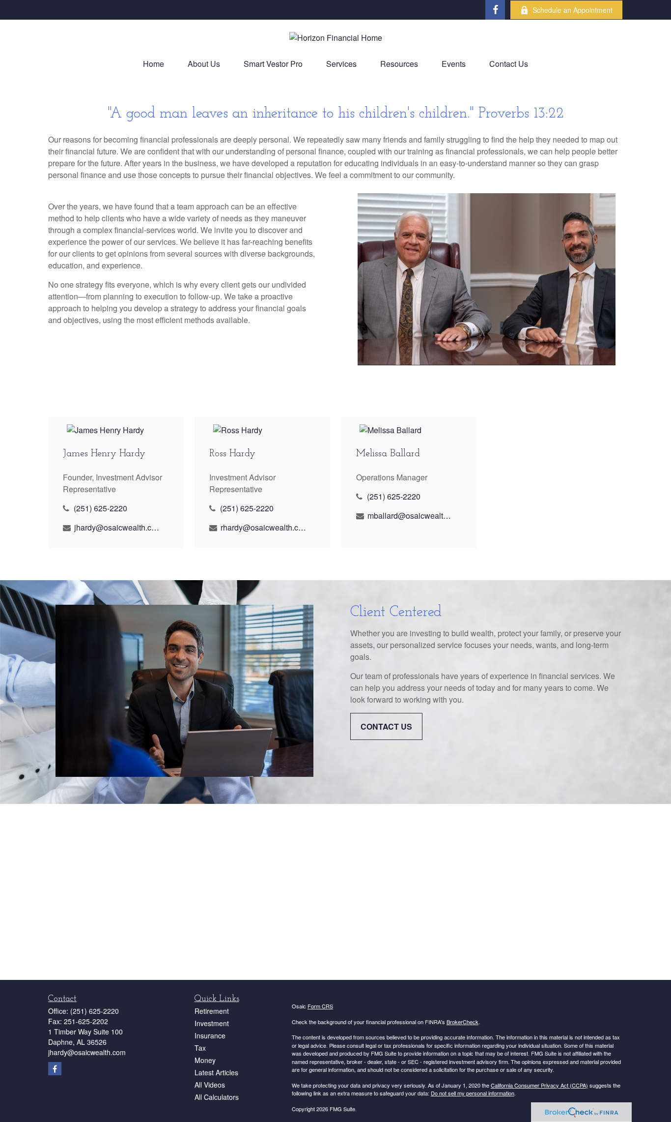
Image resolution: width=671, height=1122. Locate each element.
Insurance (210, 1035)
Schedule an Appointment (572, 10)
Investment (212, 1023)
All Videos (210, 1085)
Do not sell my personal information (472, 1093)
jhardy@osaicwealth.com (117, 527)
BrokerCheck (462, 1022)
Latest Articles (216, 1072)
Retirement (212, 1011)
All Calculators (217, 1097)
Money (205, 1060)
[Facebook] (495, 10)
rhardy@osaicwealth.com (264, 527)
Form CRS (320, 1006)
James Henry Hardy (104, 454)
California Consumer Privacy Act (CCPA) (539, 1085)
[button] (153, 63)
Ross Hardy (232, 454)
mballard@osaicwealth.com (410, 515)
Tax (200, 1048)
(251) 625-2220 (100, 508)
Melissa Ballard (388, 454)
